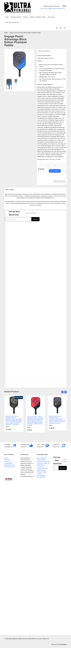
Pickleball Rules (41, 459)
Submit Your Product (9, 466)
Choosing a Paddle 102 (43, 463)
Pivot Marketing (62, 644)
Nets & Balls (51, 17)
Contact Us (7, 461)
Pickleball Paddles (15, 17)
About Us (6, 459)
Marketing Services (9, 465)
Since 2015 (44, 8)
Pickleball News (8, 463)
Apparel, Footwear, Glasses (37, 17)
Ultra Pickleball (13, 638)
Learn (6, 17)
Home (6, 32)
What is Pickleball (41, 458)
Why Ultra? (10, 189)
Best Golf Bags (41, 475)
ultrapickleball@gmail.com (58, 8)
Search (6, 458)
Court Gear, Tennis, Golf (12, 22)
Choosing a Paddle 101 (43, 461)
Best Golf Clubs (41, 477)
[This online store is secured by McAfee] (8, 479)
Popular (25, 17)
